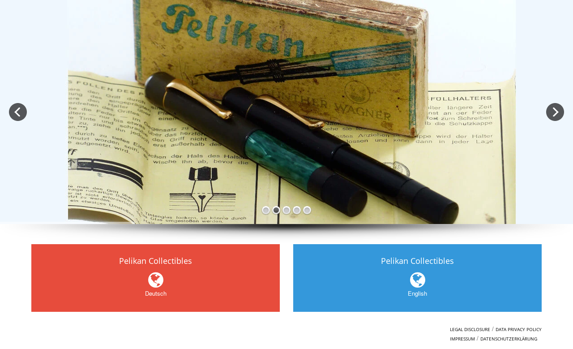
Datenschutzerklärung (508, 339)
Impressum (462, 339)
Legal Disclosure (470, 329)
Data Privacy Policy (519, 329)
